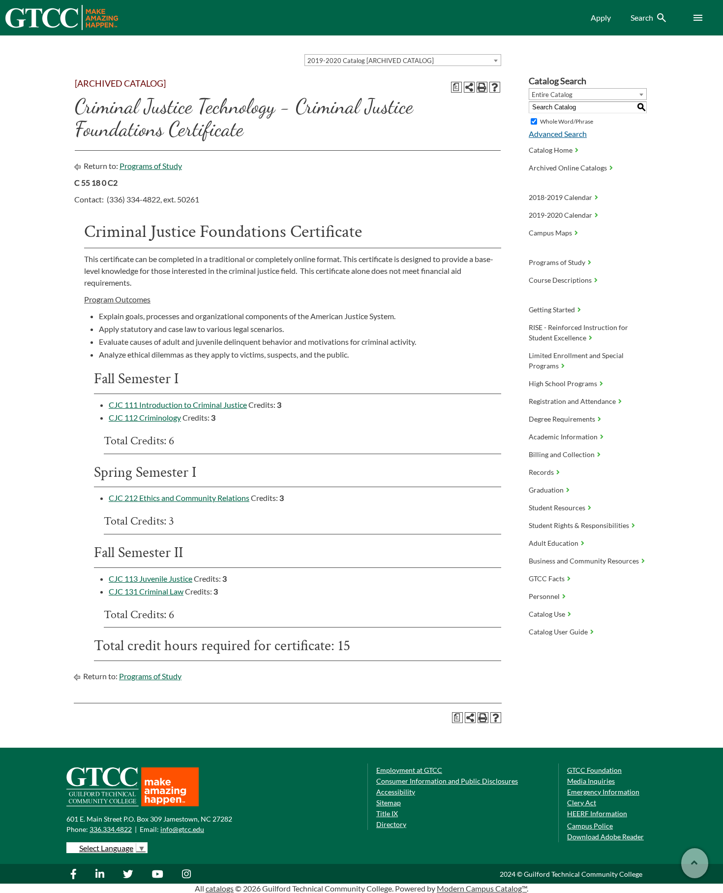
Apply (601, 17)
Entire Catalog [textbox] (552, 95)
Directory (391, 824)
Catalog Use (547, 614)
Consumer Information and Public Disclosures (447, 781)
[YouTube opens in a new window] (159, 874)
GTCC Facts (547, 578)
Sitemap (388, 802)
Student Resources (557, 507)
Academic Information (563, 436)
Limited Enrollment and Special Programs (576, 360)
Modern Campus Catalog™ (482, 888)
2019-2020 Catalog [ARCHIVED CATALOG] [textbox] (370, 61)
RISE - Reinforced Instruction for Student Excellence (578, 332)
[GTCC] (61, 27)
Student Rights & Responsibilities (579, 525)
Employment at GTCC (409, 770)
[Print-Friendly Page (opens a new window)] (482, 87)
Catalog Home (550, 150)
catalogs (220, 888)
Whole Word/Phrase (566, 121)
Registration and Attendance (572, 401)
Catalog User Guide (558, 632)
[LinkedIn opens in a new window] (101, 874)
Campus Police (590, 826)
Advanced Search (558, 133)
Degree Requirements (562, 419)
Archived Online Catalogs (568, 168)
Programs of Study (151, 165)
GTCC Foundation (594, 770)
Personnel (544, 596)
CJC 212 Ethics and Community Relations (179, 497)
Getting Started (552, 309)
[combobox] (402, 60)
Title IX (387, 813)
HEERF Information (597, 813)
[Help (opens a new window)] (494, 87)
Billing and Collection (562, 454)
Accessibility (395, 792)
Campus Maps (550, 233)
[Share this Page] (469, 87)
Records (541, 472)
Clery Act (581, 802)
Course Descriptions (560, 280)
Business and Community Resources (584, 561)
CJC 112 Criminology (145, 417)
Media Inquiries (591, 781)
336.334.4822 (111, 829)
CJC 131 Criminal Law (146, 591)
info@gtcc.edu (182, 829)
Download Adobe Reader (605, 836)
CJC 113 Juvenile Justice (150, 578)
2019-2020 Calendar (560, 215)
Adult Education (553, 543)
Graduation (546, 490)
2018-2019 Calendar (560, 197)
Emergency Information (603, 792)
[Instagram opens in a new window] (188, 874)
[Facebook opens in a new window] (78, 874)
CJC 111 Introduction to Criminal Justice (178, 404)
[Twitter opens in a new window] (129, 874)
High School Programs (563, 383)
